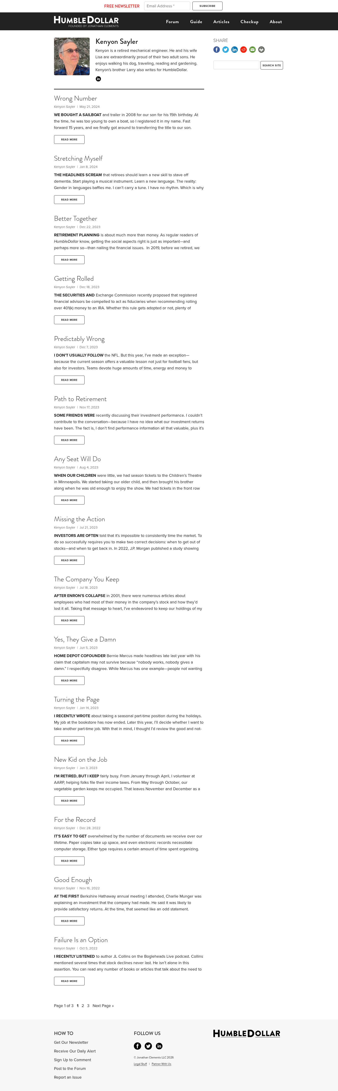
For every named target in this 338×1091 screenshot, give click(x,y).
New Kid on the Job (80, 759)
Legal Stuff (140, 1064)
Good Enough (73, 880)
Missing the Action (79, 519)
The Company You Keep (86, 579)
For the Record (75, 820)
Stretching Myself (78, 158)
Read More (69, 139)
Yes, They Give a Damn (85, 639)
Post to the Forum (70, 1068)
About (276, 21)
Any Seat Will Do (77, 459)
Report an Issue (68, 1077)
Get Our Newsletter (71, 1042)
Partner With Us (161, 1064)
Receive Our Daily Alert (75, 1051)
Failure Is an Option (81, 940)
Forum (172, 21)
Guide (196, 21)
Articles (221, 21)
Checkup (250, 21)
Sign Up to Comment (72, 1060)
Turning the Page (77, 699)
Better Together (75, 218)
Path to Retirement (80, 399)
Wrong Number (75, 98)
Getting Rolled (74, 278)
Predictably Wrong (79, 339)
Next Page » (103, 1005)
